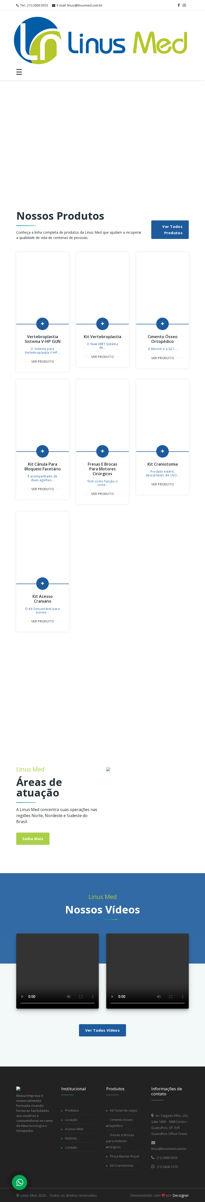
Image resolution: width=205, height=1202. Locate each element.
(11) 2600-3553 (167, 1157)
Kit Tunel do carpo (123, 1110)
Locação (71, 1119)
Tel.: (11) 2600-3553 (34, 5)
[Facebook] (179, 5)
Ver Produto (42, 361)
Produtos (72, 1110)
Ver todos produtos (172, 229)
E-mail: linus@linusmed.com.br (79, 5)
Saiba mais (32, 838)
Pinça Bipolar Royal (124, 1156)
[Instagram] (184, 5)
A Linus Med (74, 1129)
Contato (71, 1147)
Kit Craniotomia (121, 1165)
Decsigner (180, 1195)
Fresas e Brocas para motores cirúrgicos (120, 1141)
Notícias (71, 1138)
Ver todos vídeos (102, 1030)
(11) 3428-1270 (167, 1166)
